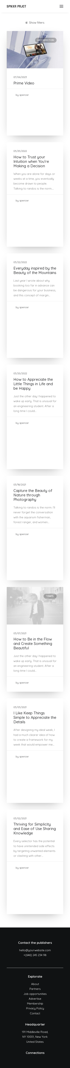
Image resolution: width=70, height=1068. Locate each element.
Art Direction (46, 40)
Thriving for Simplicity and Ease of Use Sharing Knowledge (34, 828)
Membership (35, 1003)
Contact (35, 1013)
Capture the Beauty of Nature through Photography (32, 495)
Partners (35, 989)
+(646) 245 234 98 (35, 955)
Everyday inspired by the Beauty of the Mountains (34, 270)
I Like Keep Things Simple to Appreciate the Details (34, 717)
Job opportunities (35, 994)
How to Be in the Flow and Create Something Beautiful (32, 643)
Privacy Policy (35, 1008)
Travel (50, 596)
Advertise (35, 998)
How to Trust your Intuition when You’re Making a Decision (31, 161)
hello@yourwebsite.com (35, 950)
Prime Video (23, 83)
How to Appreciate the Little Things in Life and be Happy (33, 384)
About (35, 984)
